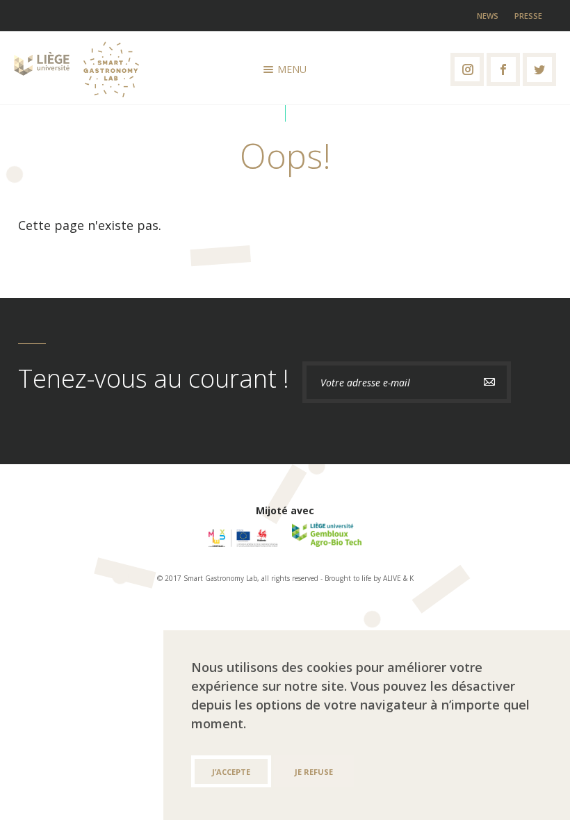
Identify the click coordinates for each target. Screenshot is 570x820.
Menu (292, 69)
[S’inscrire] (489, 382)
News (487, 15)
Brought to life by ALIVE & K (369, 578)
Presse (528, 15)
